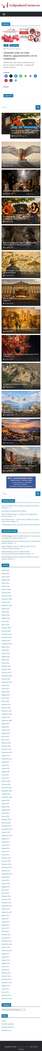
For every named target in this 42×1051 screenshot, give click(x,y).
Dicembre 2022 (6, 711)
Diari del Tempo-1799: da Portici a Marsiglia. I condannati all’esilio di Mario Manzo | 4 (19, 467)
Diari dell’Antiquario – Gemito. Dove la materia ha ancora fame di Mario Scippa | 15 (20, 244)
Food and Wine (14, 45)
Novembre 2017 (7, 906)
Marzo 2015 (5, 992)
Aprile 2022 (5, 736)
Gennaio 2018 (6, 899)
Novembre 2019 (7, 829)
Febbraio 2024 (6, 666)
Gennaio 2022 (6, 746)
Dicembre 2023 (6, 672)
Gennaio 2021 (6, 784)
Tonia (19, 49)
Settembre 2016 (7, 950)
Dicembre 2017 (6, 903)
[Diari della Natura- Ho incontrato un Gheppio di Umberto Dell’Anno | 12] (21, 155)
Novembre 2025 (7, 599)
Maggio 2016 (6, 963)
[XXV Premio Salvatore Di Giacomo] (21, 432)
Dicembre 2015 (6, 979)
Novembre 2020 (7, 791)
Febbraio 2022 (6, 743)
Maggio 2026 (6, 580)
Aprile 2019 (5, 851)
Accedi (4, 1021)
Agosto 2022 (5, 724)
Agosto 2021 (5, 762)
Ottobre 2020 (6, 794)
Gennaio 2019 (6, 861)
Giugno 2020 (6, 807)
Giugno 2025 (6, 615)
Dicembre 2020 (6, 787)
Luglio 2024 (5, 650)
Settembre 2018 (7, 874)
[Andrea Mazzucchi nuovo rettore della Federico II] (21, 292)
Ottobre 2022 (6, 717)
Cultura (6, 127)
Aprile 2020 (5, 813)
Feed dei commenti (8, 1027)
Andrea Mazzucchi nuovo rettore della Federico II (17, 299)
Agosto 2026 (5, 570)
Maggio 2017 (6, 925)
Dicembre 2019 (6, 826)
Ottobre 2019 (6, 832)
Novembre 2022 (7, 714)
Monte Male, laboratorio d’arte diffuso (17, 191)
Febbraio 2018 (6, 896)
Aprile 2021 (5, 775)
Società (33, 127)
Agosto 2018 (5, 877)
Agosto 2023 (5, 685)
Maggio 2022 (6, 733)
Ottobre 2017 (6, 909)
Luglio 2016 (5, 957)
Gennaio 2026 (6, 593)
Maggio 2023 (6, 695)
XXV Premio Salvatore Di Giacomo (15, 440)
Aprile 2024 (5, 660)
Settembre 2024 (7, 644)
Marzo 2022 (5, 740)
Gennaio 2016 (6, 976)
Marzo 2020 (5, 816)
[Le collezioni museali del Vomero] (21, 376)
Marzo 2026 (5, 586)
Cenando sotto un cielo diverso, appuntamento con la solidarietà (20, 55)
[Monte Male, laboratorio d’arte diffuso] (21, 183)
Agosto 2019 (5, 839)
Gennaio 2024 (6, 669)
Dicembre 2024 (6, 634)
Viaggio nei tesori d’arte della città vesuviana (19, 328)
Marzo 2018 (5, 893)
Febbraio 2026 (6, 589)
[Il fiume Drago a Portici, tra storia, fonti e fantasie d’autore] (21, 264)
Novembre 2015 (7, 982)
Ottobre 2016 (6, 947)
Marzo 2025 (5, 624)
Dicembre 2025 (6, 596)
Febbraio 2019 (6, 858)
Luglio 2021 (5, 765)
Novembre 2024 (7, 637)
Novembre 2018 (7, 867)
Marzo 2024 (5, 663)
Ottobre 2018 (6, 871)
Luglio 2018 (5, 880)
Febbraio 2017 (6, 934)
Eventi (6, 45)
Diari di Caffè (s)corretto (22, 127)
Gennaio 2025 (6, 631)
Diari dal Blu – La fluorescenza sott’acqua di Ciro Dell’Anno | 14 (21, 355)
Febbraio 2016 (6, 973)
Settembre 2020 (7, 797)
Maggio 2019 (6, 848)
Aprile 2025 (5, 621)
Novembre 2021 (7, 752)
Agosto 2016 (5, 954)
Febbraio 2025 (6, 628)
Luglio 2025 (5, 612)
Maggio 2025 (6, 618)
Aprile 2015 (5, 989)
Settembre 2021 (7, 759)
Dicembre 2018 (6, 864)
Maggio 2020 (6, 810)
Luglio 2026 (5, 573)
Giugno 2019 (6, 845)
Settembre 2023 (7, 682)
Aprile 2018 (5, 890)
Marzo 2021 (5, 778)
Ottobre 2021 (6, 756)
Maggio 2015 (6, 986)
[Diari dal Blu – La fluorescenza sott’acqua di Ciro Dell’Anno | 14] (21, 348)
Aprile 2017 (5, 928)
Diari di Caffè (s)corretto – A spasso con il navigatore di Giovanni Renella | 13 (18, 132)
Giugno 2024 (6, 653)
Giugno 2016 (6, 960)
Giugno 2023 (6, 692)
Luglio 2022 (5, 727)
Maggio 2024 (6, 656)
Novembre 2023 (7, 676)
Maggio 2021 (6, 771)
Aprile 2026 (5, 583)
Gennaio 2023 (6, 708)
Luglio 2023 (5, 688)
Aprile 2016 (5, 966)
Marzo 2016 (5, 970)
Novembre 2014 (7, 998)
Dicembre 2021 (6, 749)
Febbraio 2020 (6, 819)
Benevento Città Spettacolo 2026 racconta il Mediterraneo (19, 411)
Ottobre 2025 (6, 602)
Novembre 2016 (7, 944)
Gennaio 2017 (6, 938)
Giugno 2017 (6, 922)
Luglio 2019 (5, 842)
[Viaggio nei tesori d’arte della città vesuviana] (21, 320)
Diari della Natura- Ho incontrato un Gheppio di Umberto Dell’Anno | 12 (20, 162)
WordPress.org (6, 1030)
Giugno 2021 (6, 768)
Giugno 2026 (6, 577)
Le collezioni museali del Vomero (15, 384)
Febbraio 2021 (6, 781)
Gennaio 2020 (6, 823)
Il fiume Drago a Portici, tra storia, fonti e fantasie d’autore (18, 272)
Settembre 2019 (7, 835)
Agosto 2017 (5, 915)
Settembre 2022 (7, 720)
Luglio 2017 (5, 918)
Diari (12, 127)
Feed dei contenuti (8, 1024)
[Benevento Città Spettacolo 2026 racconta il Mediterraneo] (21, 404)
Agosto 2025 (5, 609)
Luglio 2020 (5, 803)
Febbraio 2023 (6, 704)
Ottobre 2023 (6, 679)
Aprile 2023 (5, 698)
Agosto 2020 (5, 800)
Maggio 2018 (6, 887)
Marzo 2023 (5, 701)
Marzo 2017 (5, 931)
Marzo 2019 (5, 855)
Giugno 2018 (6, 883)
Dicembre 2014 (6, 995)
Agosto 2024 (5, 647)
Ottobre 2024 (6, 640)
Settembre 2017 (7, 912)
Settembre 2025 (7, 605)
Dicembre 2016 (6, 941)
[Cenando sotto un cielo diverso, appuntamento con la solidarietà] (21, 35)
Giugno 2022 (6, 730)
